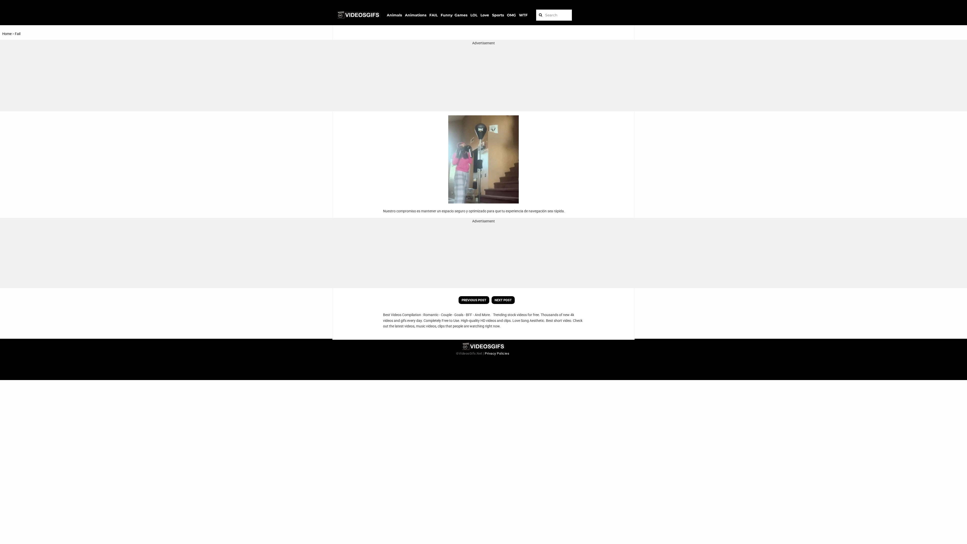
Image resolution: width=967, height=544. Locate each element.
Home (7, 34)
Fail (17, 34)
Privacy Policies (497, 353)
